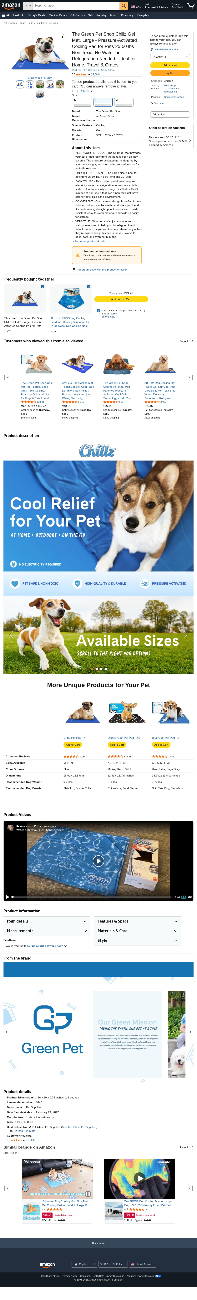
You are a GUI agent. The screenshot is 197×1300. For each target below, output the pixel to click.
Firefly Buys (170, 85)
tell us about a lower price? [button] (45, 945)
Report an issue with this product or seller (102, 269)
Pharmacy (127, 15)
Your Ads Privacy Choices (140, 1276)
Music (113, 15)
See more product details (90, 241)
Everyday (143, 15)
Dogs (22, 23)
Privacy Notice (70, 1276)
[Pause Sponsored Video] (88, 1194)
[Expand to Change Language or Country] (140, 7)
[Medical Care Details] (67, 15)
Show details (108, 316)
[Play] (7, 897)
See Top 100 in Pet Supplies (79, 1127)
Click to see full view (40, 77)
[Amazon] (11, 6)
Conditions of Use (50, 1276)
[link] (71, 298)
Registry (101, 15)
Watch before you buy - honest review (40, 829)
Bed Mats (53, 23)
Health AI (18, 15)
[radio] (20, 84)
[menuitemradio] (183, 897)
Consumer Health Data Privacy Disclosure (102, 1276)
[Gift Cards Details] (84, 15)
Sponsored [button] (8, 1152)
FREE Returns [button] (81, 90)
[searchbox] (76, 5)
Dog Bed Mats (26, 1130)
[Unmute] (190, 897)
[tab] (92, 668)
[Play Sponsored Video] (140, 1178)
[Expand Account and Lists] (167, 7)
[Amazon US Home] (47, 1266)
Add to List (159, 114)
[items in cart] (190, 6)
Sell (90, 15)
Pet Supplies (10, 23)
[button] (5, 15)
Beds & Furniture (36, 23)
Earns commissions (48, 825)
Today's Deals (36, 15)
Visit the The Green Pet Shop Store (93, 69)
